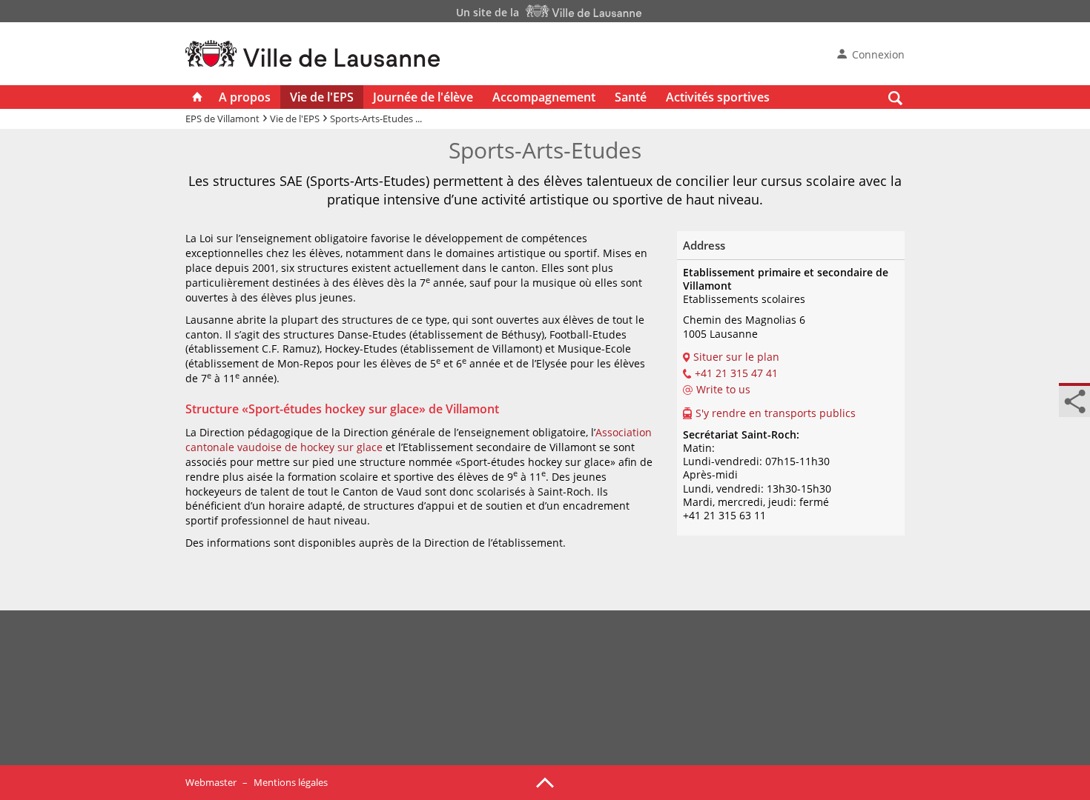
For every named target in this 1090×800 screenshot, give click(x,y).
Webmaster (211, 782)
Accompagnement (543, 97)
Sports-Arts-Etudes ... (376, 118)
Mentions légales (291, 782)
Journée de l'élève (423, 97)
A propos (245, 97)
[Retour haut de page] (545, 781)
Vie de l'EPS (322, 97)
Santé (631, 97)
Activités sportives (718, 97)
